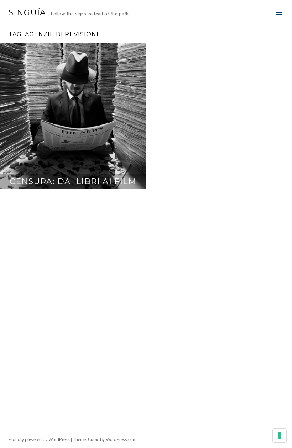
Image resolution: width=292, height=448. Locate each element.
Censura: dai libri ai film (73, 181)
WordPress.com (121, 439)
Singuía (27, 12)
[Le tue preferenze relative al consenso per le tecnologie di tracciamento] (279, 435)
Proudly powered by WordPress (39, 439)
